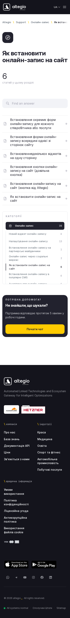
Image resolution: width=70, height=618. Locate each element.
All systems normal (17, 608)
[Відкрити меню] (64, 7)
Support (21, 22)
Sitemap (61, 608)
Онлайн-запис (40, 22)
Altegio (6, 22)
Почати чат (35, 329)
